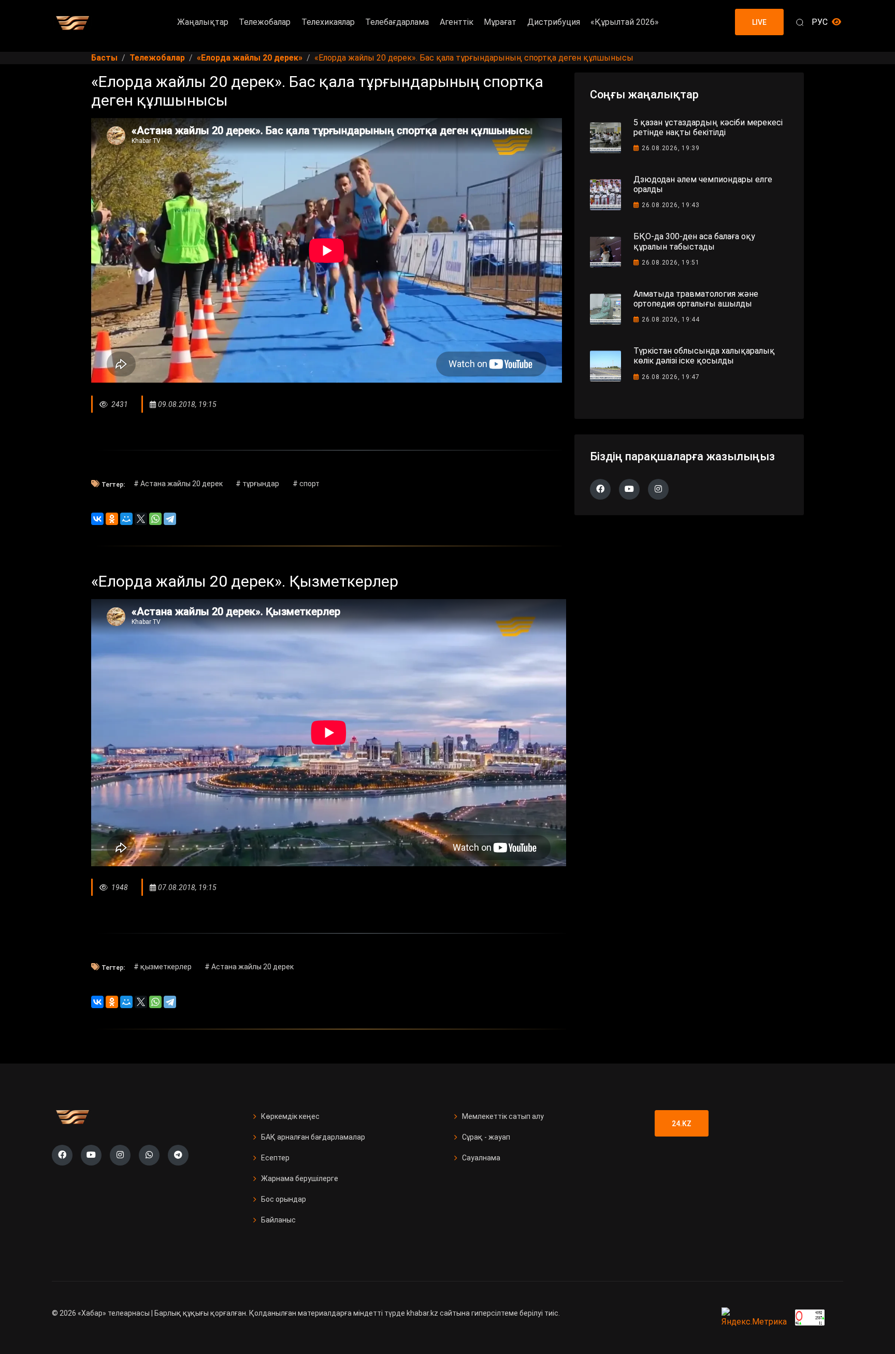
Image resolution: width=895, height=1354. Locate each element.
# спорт (306, 483)
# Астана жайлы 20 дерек (178, 483)
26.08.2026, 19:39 (671, 148)
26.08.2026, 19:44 (671, 319)
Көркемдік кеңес (290, 1116)
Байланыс (278, 1220)
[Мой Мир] (126, 519)
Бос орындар (283, 1199)
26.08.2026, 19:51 (671, 262)
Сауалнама (481, 1158)
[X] (141, 519)
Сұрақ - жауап (486, 1137)
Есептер (275, 1158)
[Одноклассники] (112, 519)
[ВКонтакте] (97, 519)
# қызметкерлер (163, 967)
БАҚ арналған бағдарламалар (313, 1137)
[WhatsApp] (155, 519)
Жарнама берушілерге (299, 1178)
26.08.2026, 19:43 (671, 205)
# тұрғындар (257, 483)
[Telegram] (170, 519)
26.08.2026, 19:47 (671, 377)
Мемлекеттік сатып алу (503, 1116)
